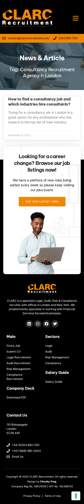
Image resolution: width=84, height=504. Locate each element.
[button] (75, 18)
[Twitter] (55, 323)
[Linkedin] (29, 323)
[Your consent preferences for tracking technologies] (75, 495)
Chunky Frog (48, 481)
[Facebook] (46, 323)
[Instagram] (38, 323)
